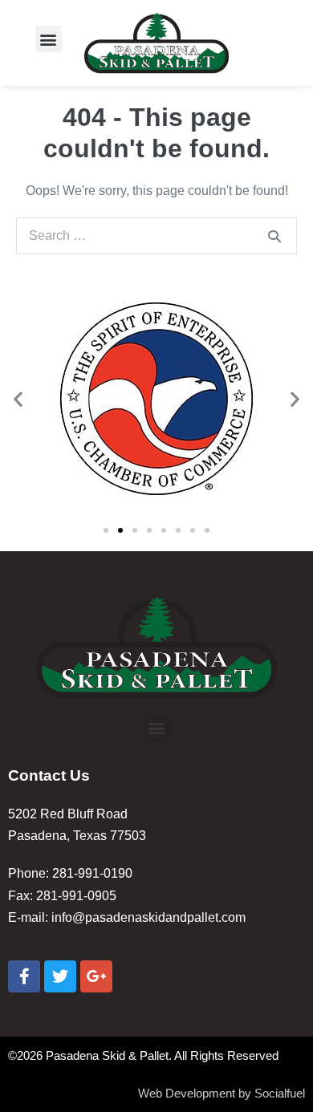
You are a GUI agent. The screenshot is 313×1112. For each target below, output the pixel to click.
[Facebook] (24, 976)
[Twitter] (60, 976)
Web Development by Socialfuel (221, 1093)
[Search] (274, 235)
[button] (48, 39)
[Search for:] (156, 235)
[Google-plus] (96, 976)
